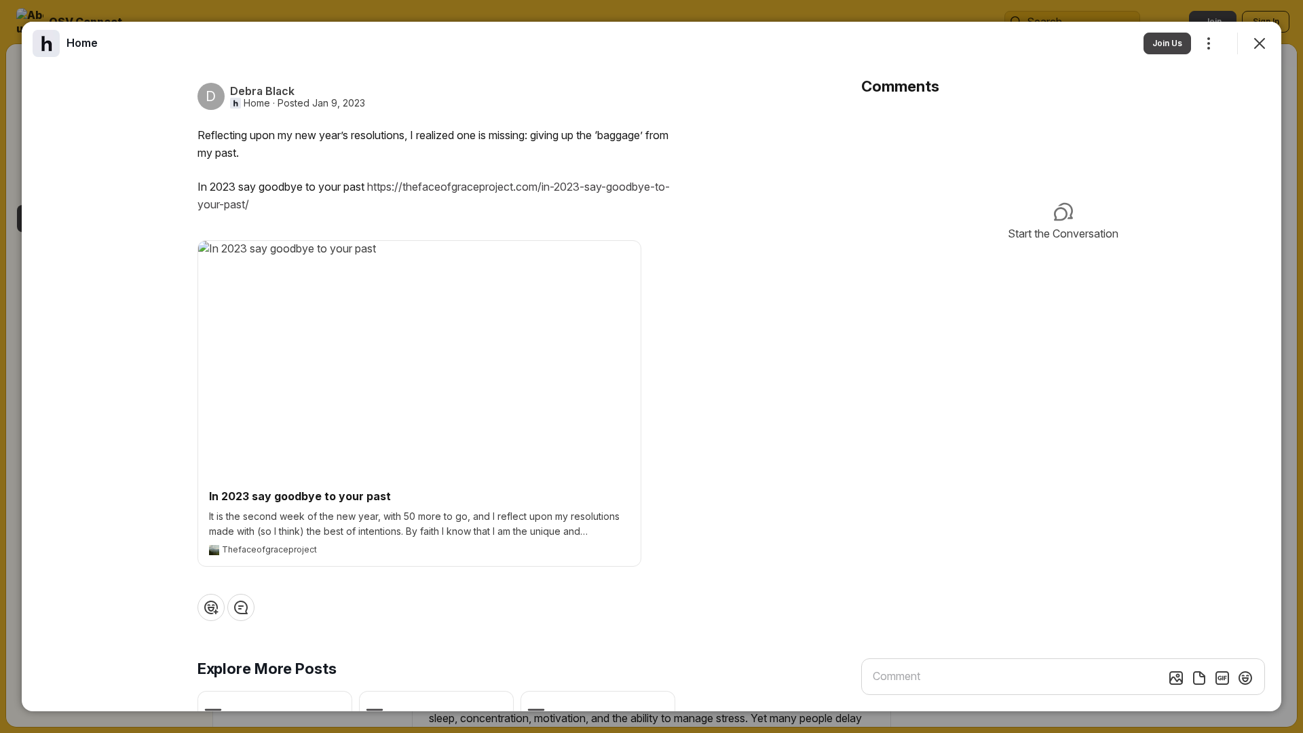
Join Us (1167, 43)
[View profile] (46, 43)
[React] (211, 607)
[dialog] (651, 366)
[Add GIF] (1222, 678)
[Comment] (240, 607)
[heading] (82, 42)
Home (257, 103)
